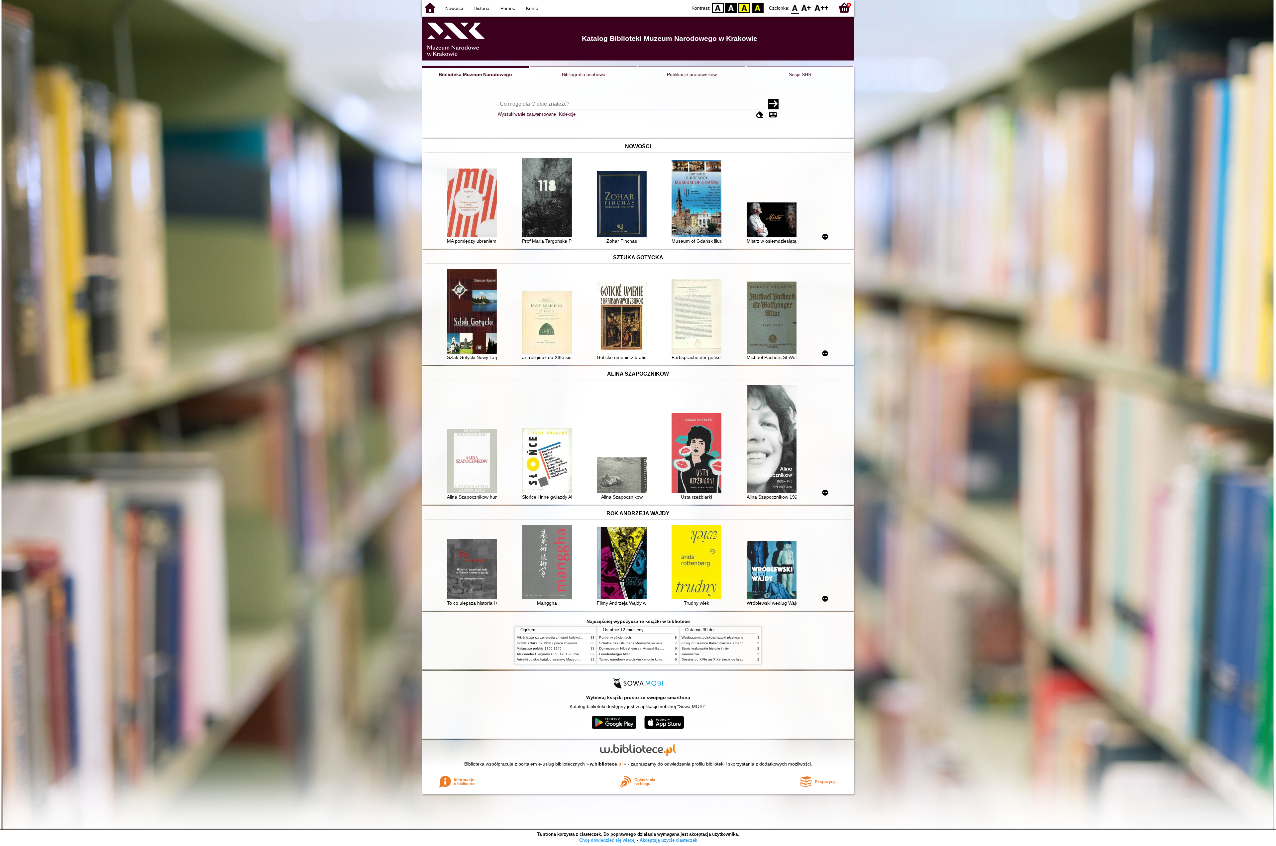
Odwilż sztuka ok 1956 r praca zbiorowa (547, 643)
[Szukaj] (773, 104)
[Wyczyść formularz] (759, 115)
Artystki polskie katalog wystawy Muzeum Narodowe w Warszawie (566, 659)
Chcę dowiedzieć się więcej (607, 840)
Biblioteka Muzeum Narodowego (475, 74)
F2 (821, 7)
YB (744, 7)
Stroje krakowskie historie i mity (705, 648)
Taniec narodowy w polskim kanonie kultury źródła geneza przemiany (651, 659)
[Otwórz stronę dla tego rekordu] (473, 204)
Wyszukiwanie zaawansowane (527, 114)
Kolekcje (567, 114)
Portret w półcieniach (615, 637)
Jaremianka (690, 654)
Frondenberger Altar (614, 654)
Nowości (454, 8)
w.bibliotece (606, 764)
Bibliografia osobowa (583, 74)
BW (731, 7)
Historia (481, 8)
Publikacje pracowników (692, 74)
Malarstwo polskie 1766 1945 (539, 648)
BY (757, 7)
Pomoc (507, 8)
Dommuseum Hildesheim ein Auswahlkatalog (633, 648)
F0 (795, 7)
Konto (532, 8)
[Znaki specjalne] (773, 115)
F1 (806, 7)
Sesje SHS (800, 74)
